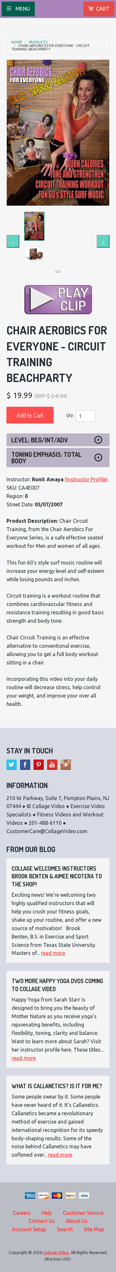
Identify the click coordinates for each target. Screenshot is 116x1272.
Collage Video (56, 1252)
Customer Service (83, 1213)
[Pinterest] (39, 765)
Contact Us (42, 1221)
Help (47, 1213)
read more (53, 953)
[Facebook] (25, 765)
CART (103, 9)
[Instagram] (66, 765)
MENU (22, 9)
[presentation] (12, 241)
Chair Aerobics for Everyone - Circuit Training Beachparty (50, 47)
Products (38, 42)
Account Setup (29, 1229)
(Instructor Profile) (86, 479)
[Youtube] (52, 765)
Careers (22, 1213)
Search (65, 1229)
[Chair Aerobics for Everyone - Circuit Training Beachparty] (58, 132)
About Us (77, 1221)
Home (16, 42)
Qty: (70, 415)
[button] (58, 271)
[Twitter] (11, 765)
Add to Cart (30, 415)
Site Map (94, 1229)
